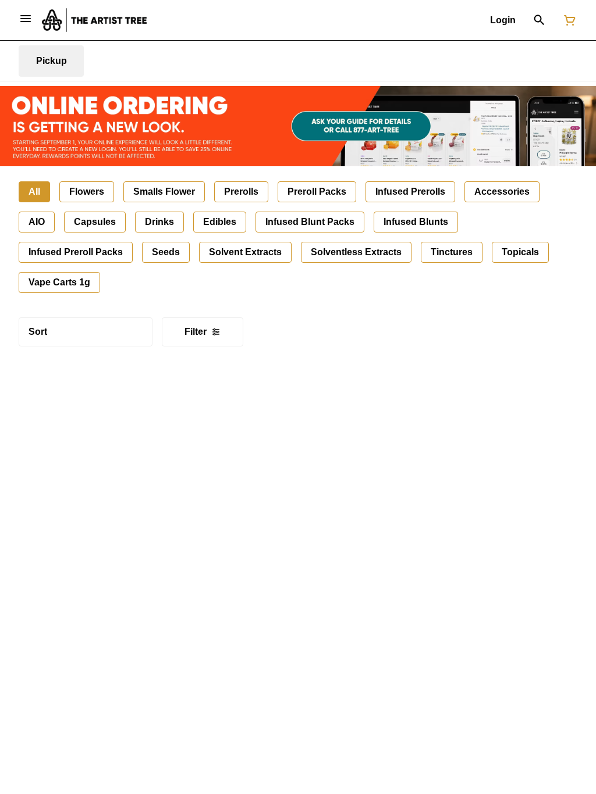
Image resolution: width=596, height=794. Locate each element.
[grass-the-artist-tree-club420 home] (94, 20)
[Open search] (539, 20)
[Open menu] (26, 19)
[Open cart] (567, 20)
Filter (196, 332)
